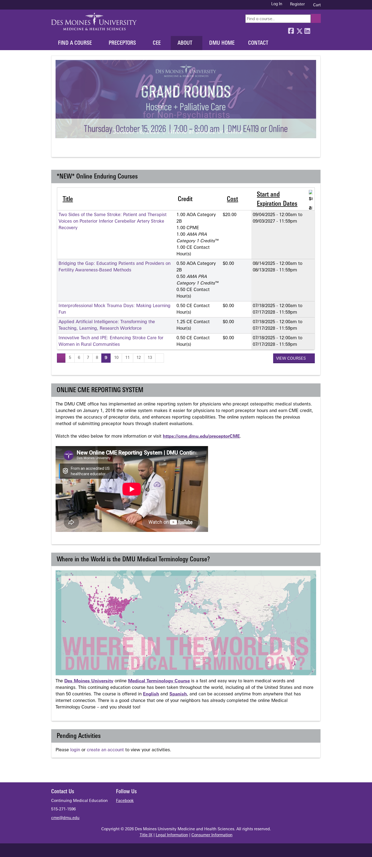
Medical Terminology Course (159, 681)
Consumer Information (212, 835)
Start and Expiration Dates (277, 199)
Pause (69, 149)
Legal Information (172, 835)
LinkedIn (307, 29)
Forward (315, 29)
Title (68, 199)
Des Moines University (88, 681)
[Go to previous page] (61, 357)
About (185, 43)
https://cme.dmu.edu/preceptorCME (201, 436)
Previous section (59, 149)
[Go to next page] (159, 357)
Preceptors (122, 43)
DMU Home (221, 43)
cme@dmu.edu (65, 818)
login (75, 750)
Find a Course (75, 43)
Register (297, 4)
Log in (276, 4)
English (151, 694)
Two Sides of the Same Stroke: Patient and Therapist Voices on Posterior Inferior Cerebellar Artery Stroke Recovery (113, 221)
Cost (232, 199)
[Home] (94, 22)
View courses (291, 359)
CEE (157, 43)
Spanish (178, 694)
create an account (105, 750)
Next (79, 149)
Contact (258, 43)
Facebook (291, 29)
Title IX (146, 835)
